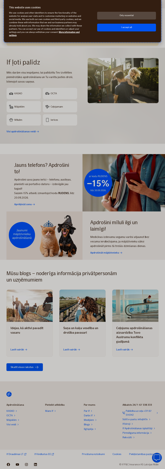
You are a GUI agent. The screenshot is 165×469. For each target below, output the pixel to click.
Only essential (127, 15)
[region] (82, 21)
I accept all (126, 27)
